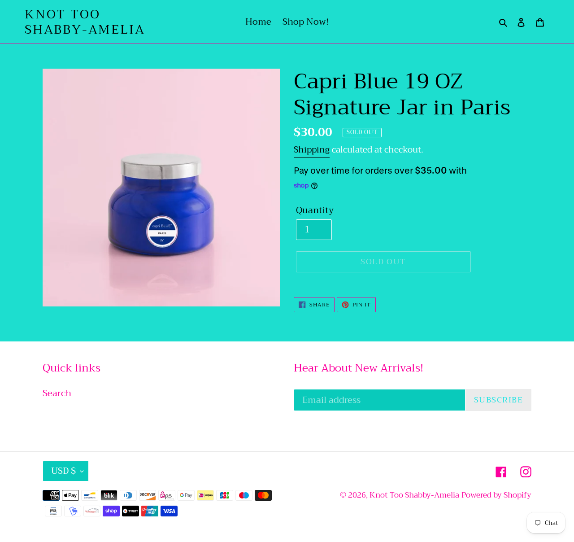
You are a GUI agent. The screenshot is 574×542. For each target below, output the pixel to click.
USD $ (63, 471)
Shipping (312, 149)
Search (57, 393)
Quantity (315, 210)
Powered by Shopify (496, 495)
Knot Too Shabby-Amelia (85, 22)
